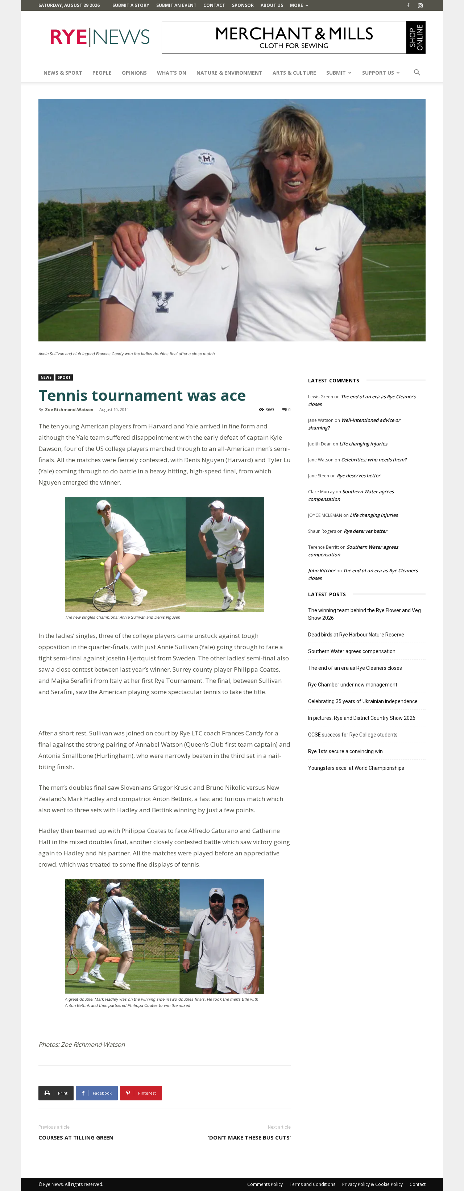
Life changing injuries (363, 443)
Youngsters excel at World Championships (356, 768)
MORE (296, 5)
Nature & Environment (229, 72)
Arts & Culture (294, 72)
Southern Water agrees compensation (351, 651)
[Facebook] (408, 5)
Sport (64, 377)
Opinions (134, 72)
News (46, 377)
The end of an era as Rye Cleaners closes (355, 668)
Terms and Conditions (312, 1184)
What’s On (171, 72)
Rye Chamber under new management (352, 685)
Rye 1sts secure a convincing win (345, 751)
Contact (214, 5)
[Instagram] (420, 5)
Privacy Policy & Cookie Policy (372, 1184)
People (102, 72)
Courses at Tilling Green (75, 1137)
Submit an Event (176, 5)
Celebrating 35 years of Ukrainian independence (363, 701)
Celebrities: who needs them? (373, 459)
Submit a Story (130, 5)
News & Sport (63, 72)
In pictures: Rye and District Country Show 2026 (361, 718)
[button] (417, 73)
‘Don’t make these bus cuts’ (249, 1137)
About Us (272, 5)
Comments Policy (265, 1184)
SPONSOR (243, 5)
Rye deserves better (358, 475)
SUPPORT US (378, 72)
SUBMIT (336, 72)
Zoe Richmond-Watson (69, 409)
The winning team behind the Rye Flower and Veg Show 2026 (364, 614)
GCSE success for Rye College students (353, 735)
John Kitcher (321, 570)
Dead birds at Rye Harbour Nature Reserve (356, 635)
